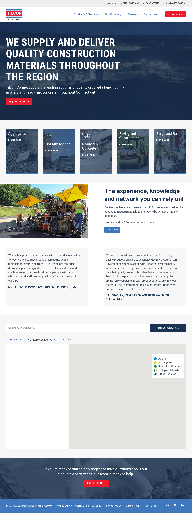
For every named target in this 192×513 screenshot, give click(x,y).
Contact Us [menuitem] (82, 506)
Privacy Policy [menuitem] (113, 506)
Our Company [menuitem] (113, 14)
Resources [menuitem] (150, 14)
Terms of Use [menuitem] (132, 506)
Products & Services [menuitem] (86, 14)
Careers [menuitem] (133, 14)
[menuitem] (167, 505)
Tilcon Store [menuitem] (150, 506)
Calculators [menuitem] (65, 506)
